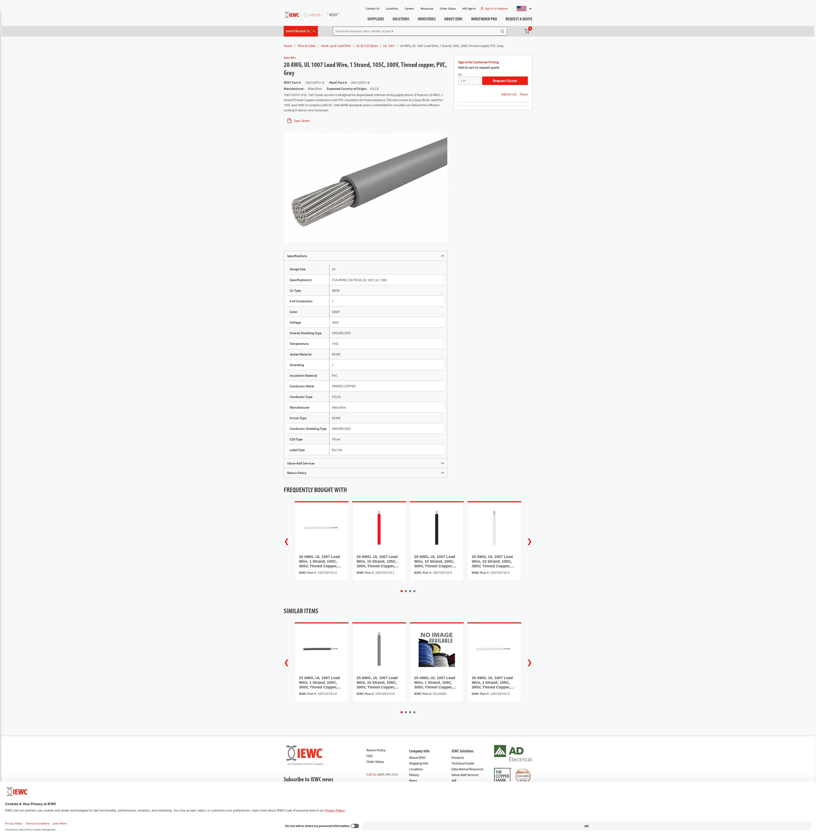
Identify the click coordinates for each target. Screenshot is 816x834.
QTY (460, 74)
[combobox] (522, 8)
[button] (522, 8)
